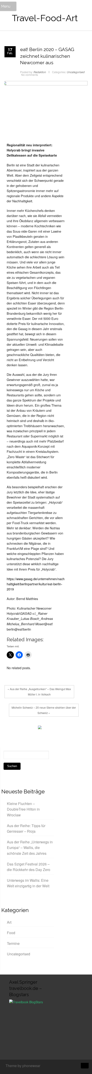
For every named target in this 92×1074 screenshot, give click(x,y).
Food (11, 932)
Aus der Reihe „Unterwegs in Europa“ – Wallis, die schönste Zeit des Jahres (30, 847)
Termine (13, 943)
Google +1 (23, 728)
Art (9, 922)
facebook (10, 728)
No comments (29, 75)
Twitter (16, 728)
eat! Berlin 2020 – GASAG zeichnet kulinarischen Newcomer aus (47, 56)
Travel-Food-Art (45, 18)
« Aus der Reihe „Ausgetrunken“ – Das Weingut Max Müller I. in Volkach (39, 691)
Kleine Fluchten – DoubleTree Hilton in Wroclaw (23, 809)
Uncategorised (76, 72)
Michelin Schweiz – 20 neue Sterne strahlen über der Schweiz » (44, 710)
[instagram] (68, 1066)
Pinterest (30, 728)
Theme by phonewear (23, 1065)
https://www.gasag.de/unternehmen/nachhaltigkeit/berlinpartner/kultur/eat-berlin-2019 (36, 583)
